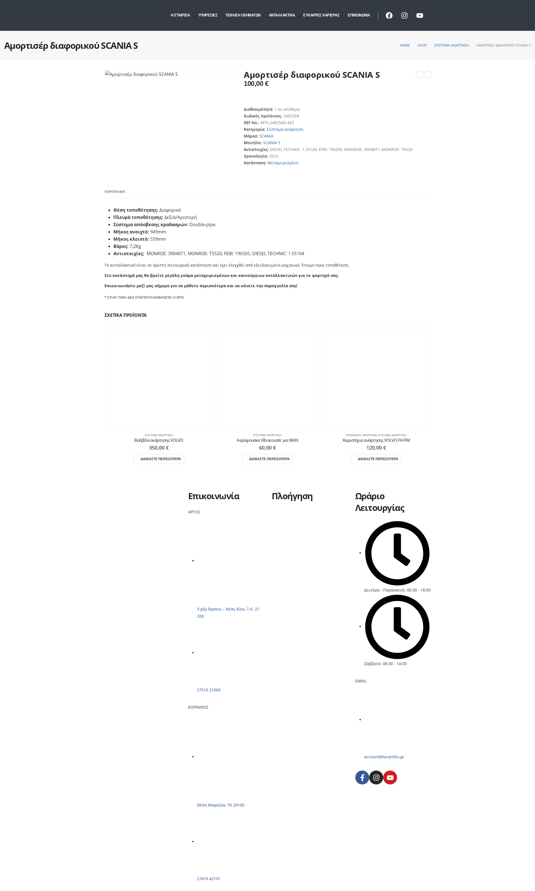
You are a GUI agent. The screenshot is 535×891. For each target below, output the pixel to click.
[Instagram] (404, 15)
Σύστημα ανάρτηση (285, 129)
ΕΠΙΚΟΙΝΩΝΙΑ (359, 15)
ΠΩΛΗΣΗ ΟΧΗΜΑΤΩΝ (243, 15)
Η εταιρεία (281, 511)
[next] (428, 75)
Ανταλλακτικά (284, 531)
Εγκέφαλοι (353, 435)
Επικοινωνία (283, 545)
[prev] (420, 75)
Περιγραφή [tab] (114, 191)
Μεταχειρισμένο (283, 162)
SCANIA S (271, 142)
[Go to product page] (159, 378)
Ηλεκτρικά (369, 435)
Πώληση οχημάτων (289, 525)
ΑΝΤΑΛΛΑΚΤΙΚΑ (282, 15)
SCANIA (266, 136)
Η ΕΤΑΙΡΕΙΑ (180, 15)
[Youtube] (420, 15)
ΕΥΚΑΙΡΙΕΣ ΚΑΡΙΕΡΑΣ (321, 15)
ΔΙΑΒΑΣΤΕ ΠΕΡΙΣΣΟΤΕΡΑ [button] (160, 459)
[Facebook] (389, 15)
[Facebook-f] (362, 777)
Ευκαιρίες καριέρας (290, 538)
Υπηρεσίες (281, 518)
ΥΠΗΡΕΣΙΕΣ (208, 15)
